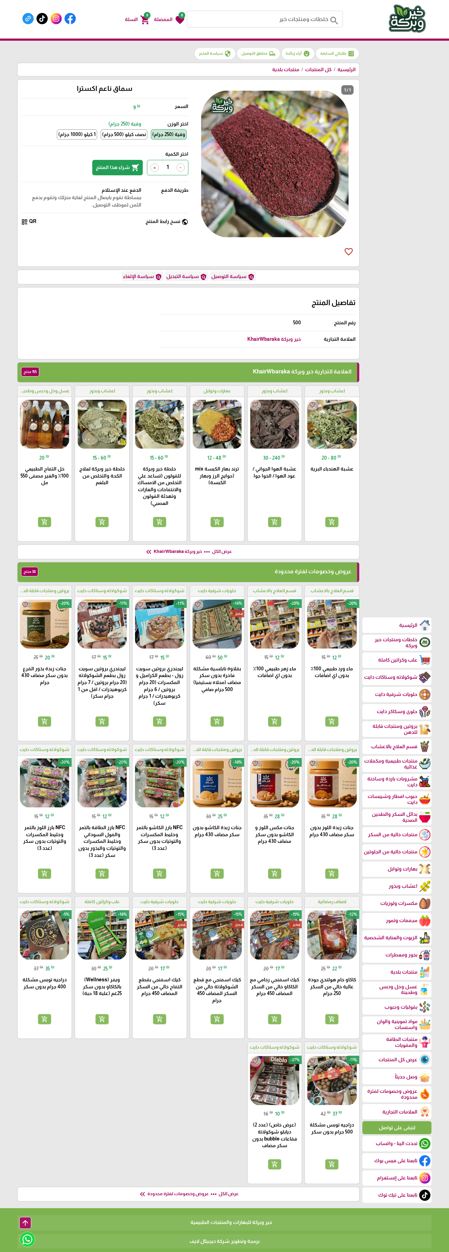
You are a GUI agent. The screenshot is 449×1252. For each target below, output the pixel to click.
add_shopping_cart (331, 521)
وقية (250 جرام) (168, 134)
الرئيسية (346, 69)
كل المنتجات (318, 69)
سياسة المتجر (215, 53)
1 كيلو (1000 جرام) (77, 134)
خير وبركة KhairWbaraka (274, 339)
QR (28, 221)
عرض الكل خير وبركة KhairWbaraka (188, 552)
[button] (169, 19)
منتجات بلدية (285, 69)
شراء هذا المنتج (117, 167)
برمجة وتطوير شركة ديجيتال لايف (224, 1241)
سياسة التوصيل (233, 276)
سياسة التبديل (186, 276)
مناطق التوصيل (258, 53)
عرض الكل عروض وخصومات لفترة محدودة (188, 1194)
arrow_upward (25, 1223)
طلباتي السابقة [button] (337, 53)
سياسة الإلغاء (142, 276)
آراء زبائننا (298, 53)
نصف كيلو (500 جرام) (124, 134)
